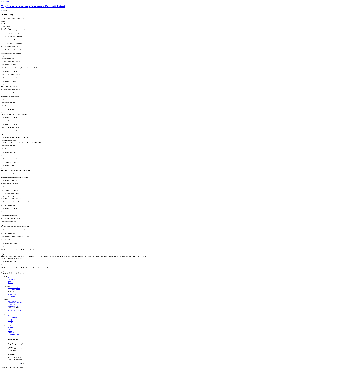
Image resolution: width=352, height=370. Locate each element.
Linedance (11, 293)
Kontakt (10, 327)
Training (10, 281)
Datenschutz (11, 336)
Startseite (10, 278)
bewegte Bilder (12, 317)
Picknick (6, 299)
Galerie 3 (10, 322)
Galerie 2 (10, 321)
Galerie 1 (10, 319)
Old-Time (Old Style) (14, 289)
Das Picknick (12, 301)
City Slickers (8, 276)
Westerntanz (7, 286)
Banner (10, 331)
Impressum (11, 332)
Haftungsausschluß (13, 334)
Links (9, 329)
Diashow (10, 316)
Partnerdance (12, 294)
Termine (10, 283)
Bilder (6, 314)
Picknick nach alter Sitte (15, 302)
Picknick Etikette (13, 306)
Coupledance (12, 296)
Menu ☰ (5, 273)
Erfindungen (11, 304)
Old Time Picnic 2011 (14, 309)
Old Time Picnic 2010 (14, 311)
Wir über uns (11, 279)
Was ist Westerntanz (14, 288)
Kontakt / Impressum (10, 326)
